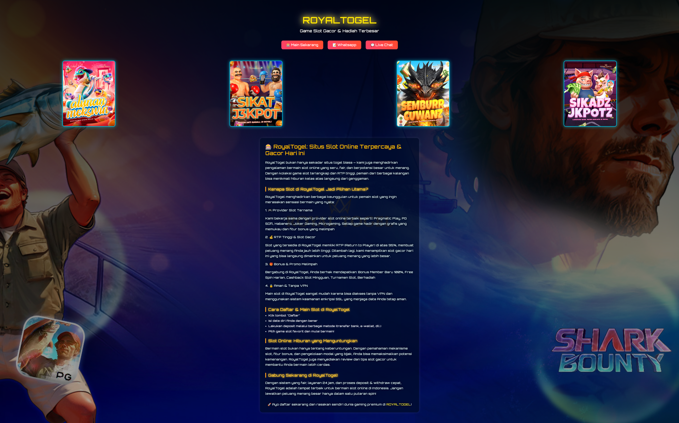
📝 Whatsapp (344, 45)
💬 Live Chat (382, 45)
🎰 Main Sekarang (302, 45)
